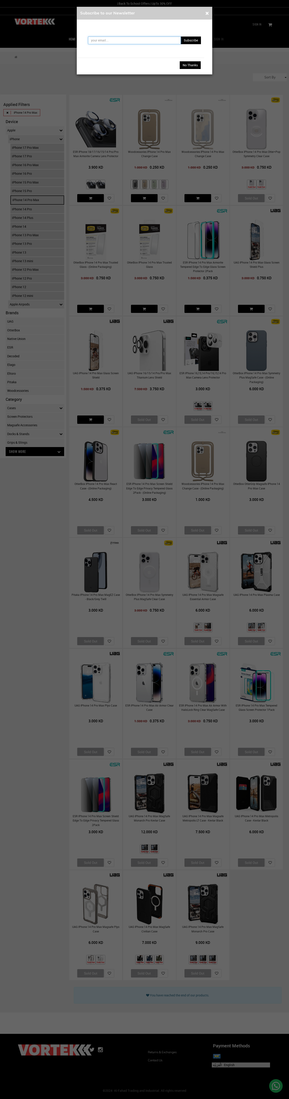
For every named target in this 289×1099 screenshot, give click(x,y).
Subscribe (191, 40)
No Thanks (190, 65)
